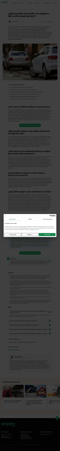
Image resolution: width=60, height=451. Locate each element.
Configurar (29, 234)
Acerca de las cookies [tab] (47, 219)
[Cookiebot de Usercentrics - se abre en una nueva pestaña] (50, 216)
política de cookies (35, 229)
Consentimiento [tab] (12, 219)
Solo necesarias (13, 234)
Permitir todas (47, 234)
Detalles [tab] (30, 219)
